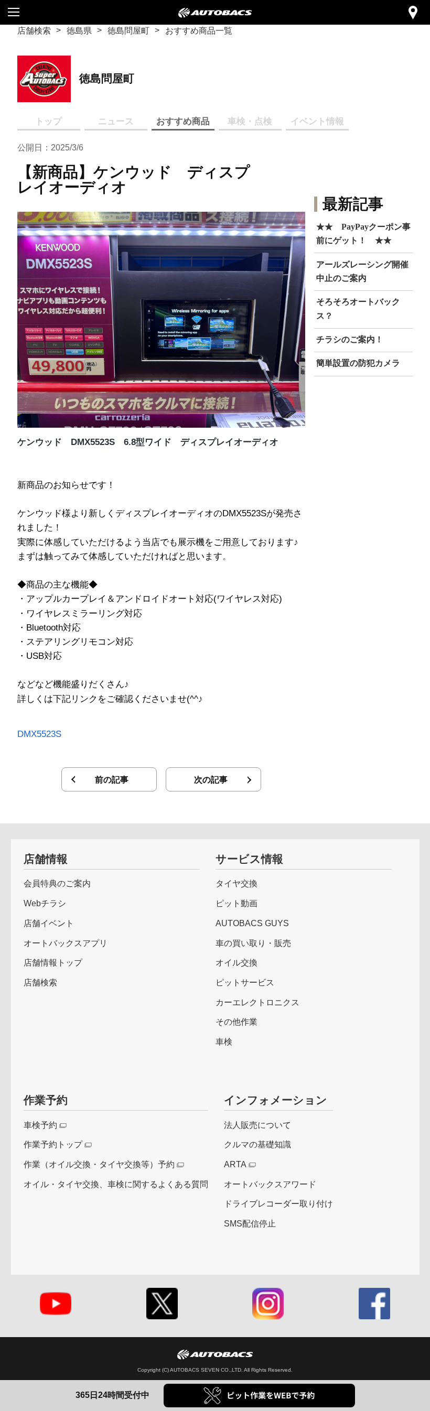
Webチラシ (45, 903)
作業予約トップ (53, 1144)
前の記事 (111, 779)
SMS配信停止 (250, 1223)
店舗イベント (49, 923)
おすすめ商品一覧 (198, 30)
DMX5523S (39, 734)
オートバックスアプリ (66, 943)
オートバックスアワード (270, 1184)
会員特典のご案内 (57, 883)
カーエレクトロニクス (257, 1002)
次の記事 (211, 779)
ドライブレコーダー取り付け (278, 1203)
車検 (224, 1041)
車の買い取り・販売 (253, 943)
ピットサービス (245, 982)
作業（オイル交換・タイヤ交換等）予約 (99, 1164)
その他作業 (236, 1021)
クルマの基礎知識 (257, 1144)
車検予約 (40, 1125)
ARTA (235, 1164)
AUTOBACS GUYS (252, 923)
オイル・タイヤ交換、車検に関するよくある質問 (116, 1184)
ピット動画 (236, 903)
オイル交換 (236, 962)
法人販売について (257, 1125)
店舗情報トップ (53, 962)
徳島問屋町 (128, 30)
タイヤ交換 (236, 883)
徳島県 (79, 30)
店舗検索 (34, 30)
